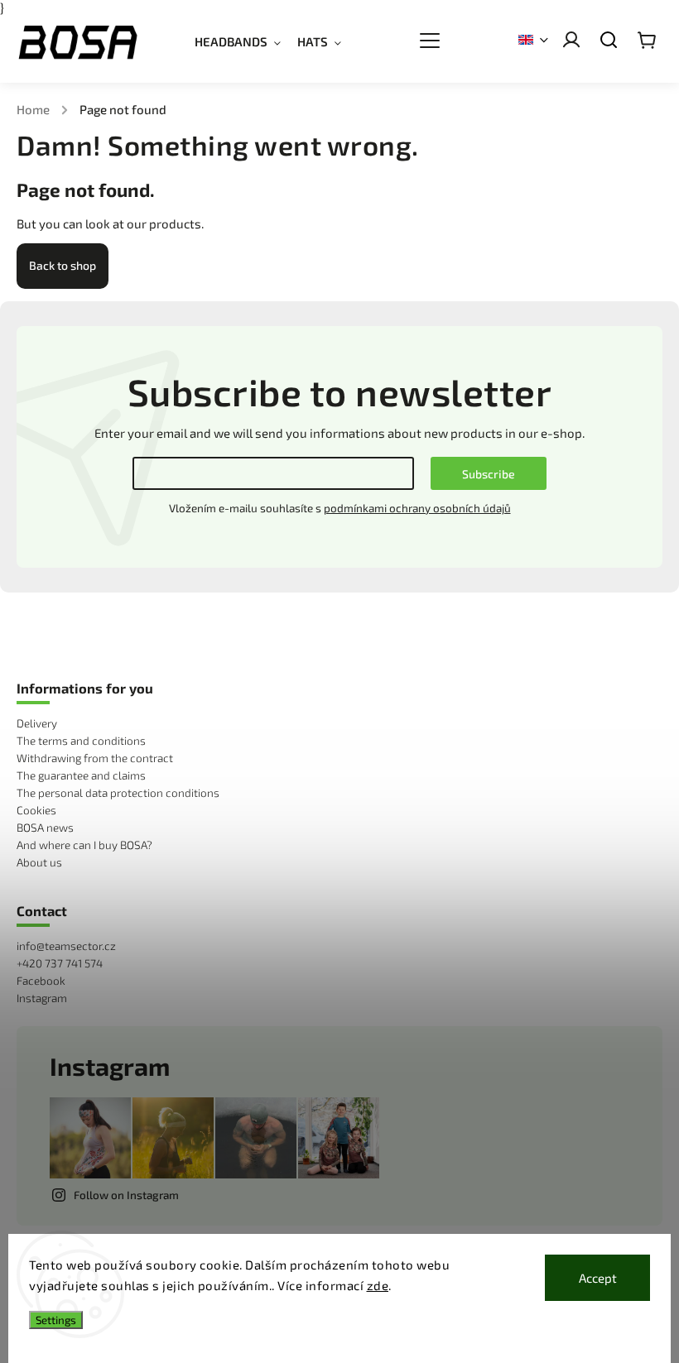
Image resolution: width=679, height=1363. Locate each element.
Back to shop (62, 265)
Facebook (41, 980)
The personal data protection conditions (118, 792)
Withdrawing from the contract (95, 758)
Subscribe (488, 474)
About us (39, 862)
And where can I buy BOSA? (84, 845)
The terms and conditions (81, 740)
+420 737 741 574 (60, 963)
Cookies (36, 810)
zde (378, 1285)
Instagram (42, 998)
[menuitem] (246, 41)
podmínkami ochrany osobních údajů (417, 508)
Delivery (37, 723)
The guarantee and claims (81, 775)
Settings (56, 1320)
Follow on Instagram (126, 1195)
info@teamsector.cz (66, 946)
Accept (598, 1277)
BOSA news (45, 827)
